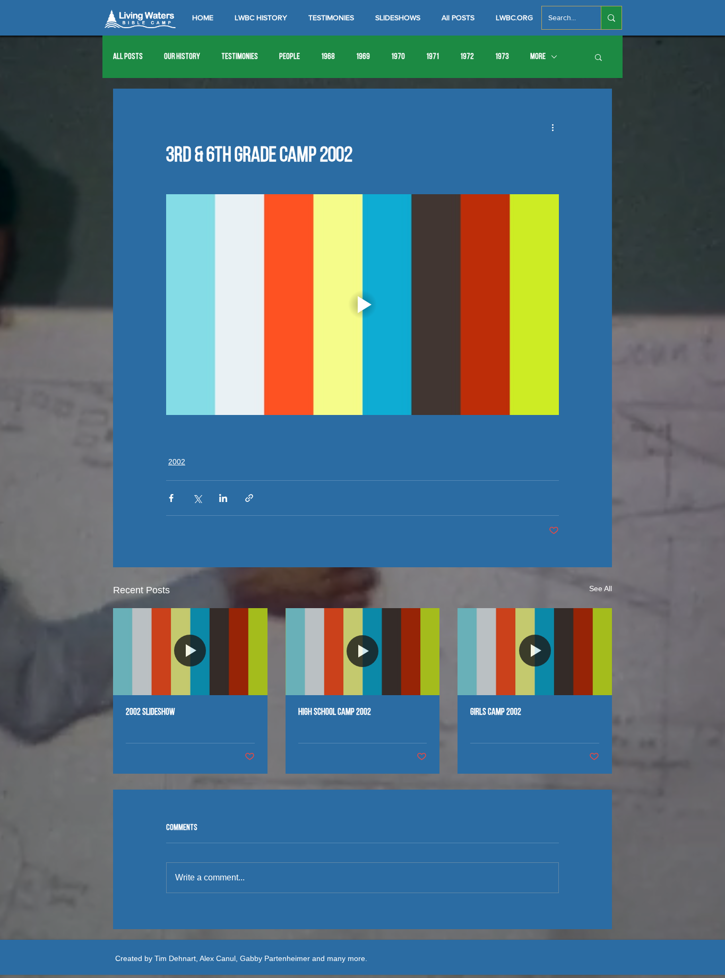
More (538, 57)
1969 (363, 57)
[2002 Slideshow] (190, 651)
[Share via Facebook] (171, 498)
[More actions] (552, 126)
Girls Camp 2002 (495, 712)
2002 (176, 461)
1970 (398, 57)
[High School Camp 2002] (363, 651)
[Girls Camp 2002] (535, 651)
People (289, 57)
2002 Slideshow (150, 712)
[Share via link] (249, 498)
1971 (432, 57)
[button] (598, 57)
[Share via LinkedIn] (223, 498)
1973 (502, 57)
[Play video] (362, 304)
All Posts (128, 57)
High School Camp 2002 (334, 712)
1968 (328, 57)
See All (600, 588)
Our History (182, 57)
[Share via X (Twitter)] (197, 498)
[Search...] (611, 17)
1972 (467, 57)
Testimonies (239, 57)
